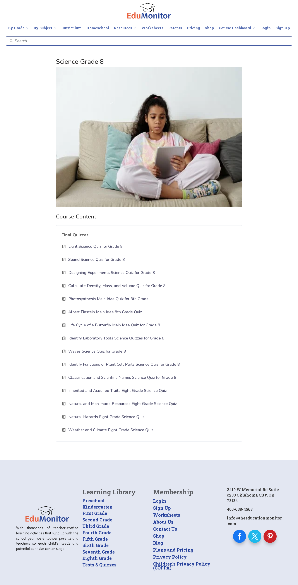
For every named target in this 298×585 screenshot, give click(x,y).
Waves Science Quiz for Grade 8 (97, 351)
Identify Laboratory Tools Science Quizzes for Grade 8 (116, 338)
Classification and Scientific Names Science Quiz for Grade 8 (122, 377)
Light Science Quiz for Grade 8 (95, 246)
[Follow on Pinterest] (270, 536)
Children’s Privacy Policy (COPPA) (181, 566)
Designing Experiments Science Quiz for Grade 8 (111, 272)
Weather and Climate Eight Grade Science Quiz (110, 430)
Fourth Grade (96, 532)
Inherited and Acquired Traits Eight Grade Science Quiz (117, 390)
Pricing (193, 28)
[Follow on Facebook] (239, 536)
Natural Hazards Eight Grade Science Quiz (106, 416)
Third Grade (95, 526)
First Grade (94, 513)
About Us (163, 522)
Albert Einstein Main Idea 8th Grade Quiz (105, 312)
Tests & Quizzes (99, 565)
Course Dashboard (235, 28)
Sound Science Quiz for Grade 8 (96, 259)
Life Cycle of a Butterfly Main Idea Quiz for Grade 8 (114, 325)
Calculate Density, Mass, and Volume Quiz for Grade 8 (117, 285)
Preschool (93, 500)
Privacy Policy (170, 557)
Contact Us (165, 529)
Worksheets (152, 28)
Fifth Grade (95, 539)
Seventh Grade (98, 552)
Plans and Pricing (173, 550)
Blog (158, 543)
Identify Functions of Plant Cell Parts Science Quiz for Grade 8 (124, 364)
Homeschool (97, 28)
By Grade (16, 28)
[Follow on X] (254, 536)
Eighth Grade (97, 558)
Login (265, 28)
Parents (175, 28)
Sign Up (283, 28)
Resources (123, 28)
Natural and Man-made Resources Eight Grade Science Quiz (122, 403)
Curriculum (72, 28)
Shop (209, 28)
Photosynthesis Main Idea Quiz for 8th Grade (108, 298)
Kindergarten (97, 507)
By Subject (43, 28)
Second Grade (97, 520)
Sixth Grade (95, 545)
